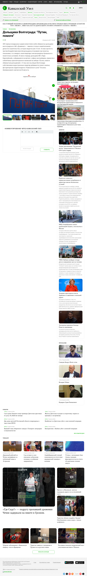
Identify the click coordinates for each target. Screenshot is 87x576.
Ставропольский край (27, 17)
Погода (66, 1)
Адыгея (16, 12)
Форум (40, 1)
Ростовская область (74, 15)
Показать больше (43, 551)
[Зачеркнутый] (32, 131)
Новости (5, 1)
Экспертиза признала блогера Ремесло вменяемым (68, 326)
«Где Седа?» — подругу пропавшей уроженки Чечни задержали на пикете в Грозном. (27, 510)
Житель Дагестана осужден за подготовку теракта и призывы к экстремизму (62, 414)
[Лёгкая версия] (78, 2)
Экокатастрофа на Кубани (63, 20)
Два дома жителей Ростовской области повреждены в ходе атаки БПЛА (21, 422)
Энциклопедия (32, 1)
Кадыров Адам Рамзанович (68, 402)
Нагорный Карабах (50, 15)
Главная (5, 29)
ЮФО (58, 17)
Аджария (10, 12)
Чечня (35, 17)
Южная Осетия (42, 17)
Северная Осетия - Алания (9, 17)
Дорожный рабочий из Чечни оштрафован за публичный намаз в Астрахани (10, 458)
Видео (50, 1)
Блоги (45, 1)
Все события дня (79, 433)
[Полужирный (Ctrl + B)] (22, 131)
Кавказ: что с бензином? (11, 20)
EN (83, 1)
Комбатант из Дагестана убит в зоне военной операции (63, 421)
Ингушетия (72, 12)
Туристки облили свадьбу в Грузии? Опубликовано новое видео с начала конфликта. (69, 520)
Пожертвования (57, 562)
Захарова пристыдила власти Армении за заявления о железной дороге (70, 295)
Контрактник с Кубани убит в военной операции (61, 428)
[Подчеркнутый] (29, 131)
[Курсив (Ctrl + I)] (25, 131)
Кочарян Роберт (64, 382)
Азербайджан (22, 12)
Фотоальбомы (58, 1)
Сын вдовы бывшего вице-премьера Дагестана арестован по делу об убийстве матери (23, 414)
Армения (30, 12)
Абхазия (5, 12)
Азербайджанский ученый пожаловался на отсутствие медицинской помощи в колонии (54, 458)
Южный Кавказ (51, 17)
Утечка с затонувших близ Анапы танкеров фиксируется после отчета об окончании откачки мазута (74, 459)
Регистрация (27, 148)
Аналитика (23, 1)
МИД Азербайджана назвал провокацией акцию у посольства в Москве (70, 226)
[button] (53, 85)
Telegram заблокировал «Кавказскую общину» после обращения (15, 546)
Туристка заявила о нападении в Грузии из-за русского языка (41, 546)
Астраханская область (39, 12)
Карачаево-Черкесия (27, 15)
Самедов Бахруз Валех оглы (68, 362)
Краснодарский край (39, 15)
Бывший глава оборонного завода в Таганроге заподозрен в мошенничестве (23, 429)
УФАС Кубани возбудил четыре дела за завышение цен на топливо (70, 261)
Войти (80, 7)
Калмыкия (17, 15)
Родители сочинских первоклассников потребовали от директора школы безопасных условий (70, 181)
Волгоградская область (52, 12)
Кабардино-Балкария (8, 15)
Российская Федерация (62, 15)
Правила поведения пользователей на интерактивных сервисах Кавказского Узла (38, 569)
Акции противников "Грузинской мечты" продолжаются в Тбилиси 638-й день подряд (70, 148)
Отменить (47, 149)
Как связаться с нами (44, 562)
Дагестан (66, 12)
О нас (35, 562)
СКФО (19, 17)
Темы (10, 1)
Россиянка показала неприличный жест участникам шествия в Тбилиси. (71, 546)
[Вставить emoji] (36, 131)
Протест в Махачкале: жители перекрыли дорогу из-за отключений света (69, 492)
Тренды (16, 1)
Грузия (61, 12)
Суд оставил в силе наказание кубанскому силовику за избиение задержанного (31, 458)
